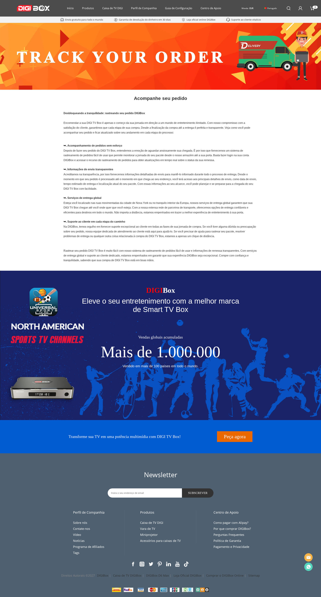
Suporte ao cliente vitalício (246, 19)
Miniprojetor (149, 535)
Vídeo (77, 535)
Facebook (133, 564)
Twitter (151, 564)
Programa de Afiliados (88, 547)
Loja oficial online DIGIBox (201, 19)
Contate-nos (81, 529)
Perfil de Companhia (144, 8)
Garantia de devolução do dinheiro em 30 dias (145, 19)
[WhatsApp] (308, 567)
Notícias (79, 541)
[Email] (308, 557)
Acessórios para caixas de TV (160, 541)
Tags (76, 553)
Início (70, 8)
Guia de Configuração (178, 8)
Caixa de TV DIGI (112, 8)
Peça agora (235, 436)
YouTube (177, 564)
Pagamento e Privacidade (231, 547)
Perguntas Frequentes (228, 535)
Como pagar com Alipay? (230, 523)
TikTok (186, 564)
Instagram (142, 564)
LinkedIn (169, 564)
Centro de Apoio (211, 8)
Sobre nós (80, 523)
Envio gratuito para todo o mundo (84, 19)
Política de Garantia (227, 541)
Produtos (88, 8)
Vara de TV (147, 529)
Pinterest (160, 564)
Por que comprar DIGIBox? (232, 529)
